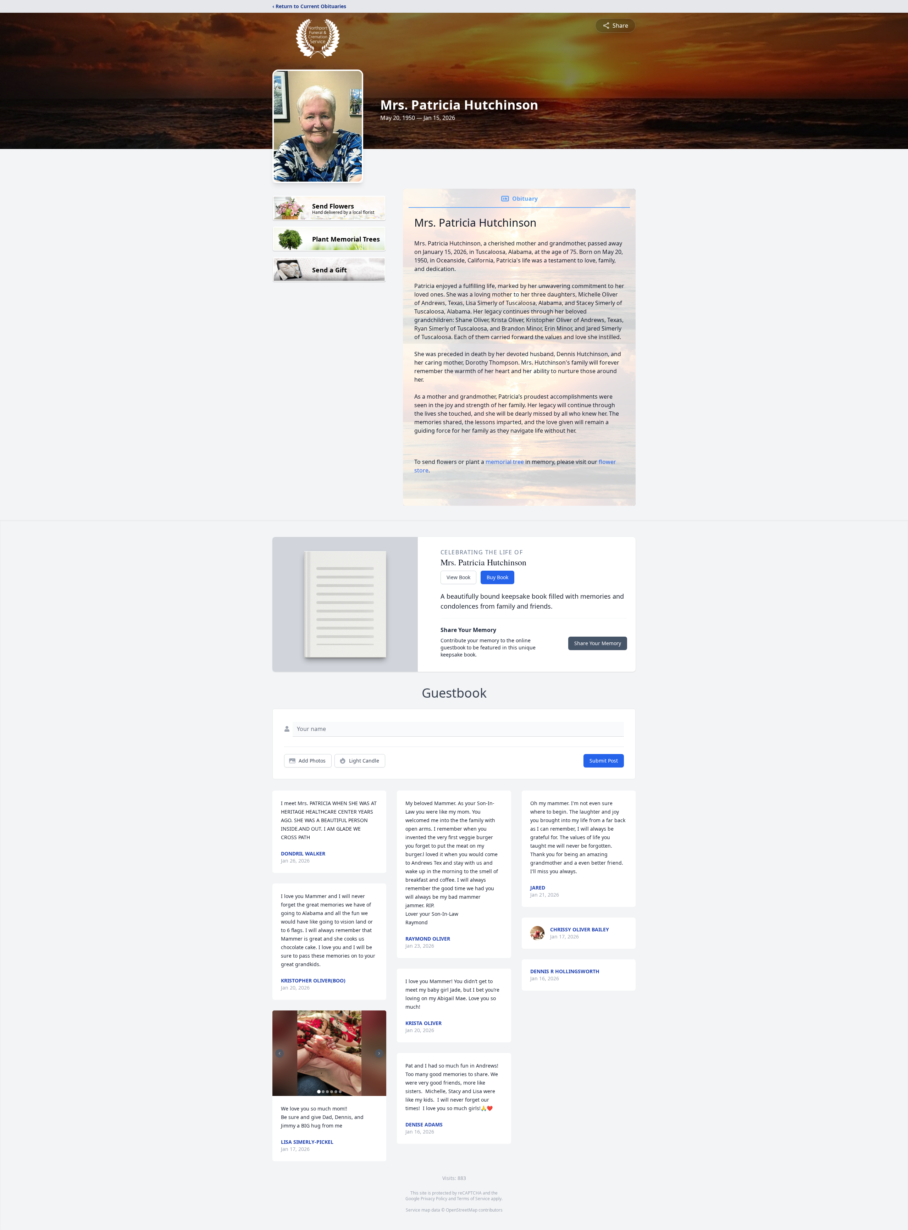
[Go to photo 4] (331, 1091)
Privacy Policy (434, 1199)
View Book (458, 577)
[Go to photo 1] (319, 1091)
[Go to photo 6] (340, 1091)
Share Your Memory (597, 643)
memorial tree (505, 462)
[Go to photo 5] (335, 1091)
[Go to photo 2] (323, 1091)
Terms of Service (473, 1199)
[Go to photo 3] (327, 1091)
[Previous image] (279, 1053)
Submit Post (603, 760)
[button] (329, 1053)
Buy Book (497, 577)
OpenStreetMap (461, 1210)
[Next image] (379, 1053)
